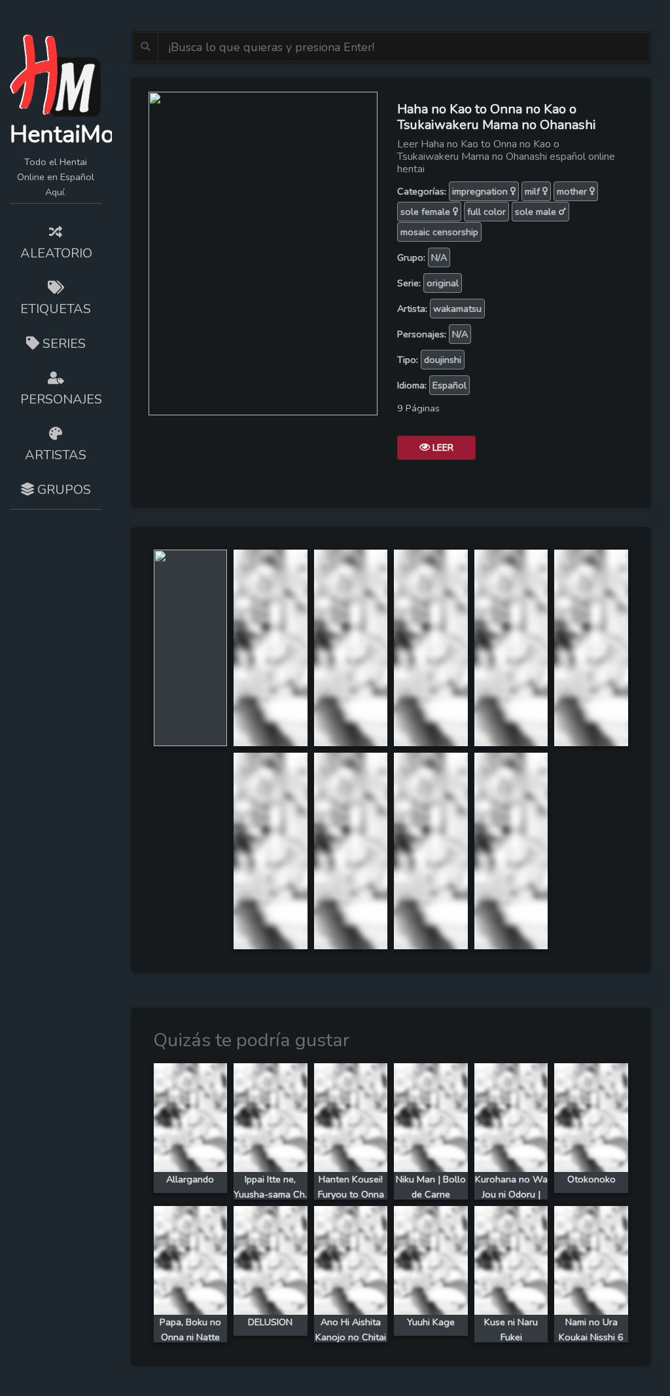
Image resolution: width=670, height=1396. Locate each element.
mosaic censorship (439, 231)
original (443, 283)
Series (62, 343)
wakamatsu (457, 308)
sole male (537, 211)
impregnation (481, 191)
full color (486, 211)
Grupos (62, 490)
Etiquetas (55, 309)
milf (533, 191)
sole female (426, 211)
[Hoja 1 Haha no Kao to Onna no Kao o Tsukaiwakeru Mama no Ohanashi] (191, 647)
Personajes (61, 399)
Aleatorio (56, 253)
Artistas (55, 455)
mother (573, 191)
